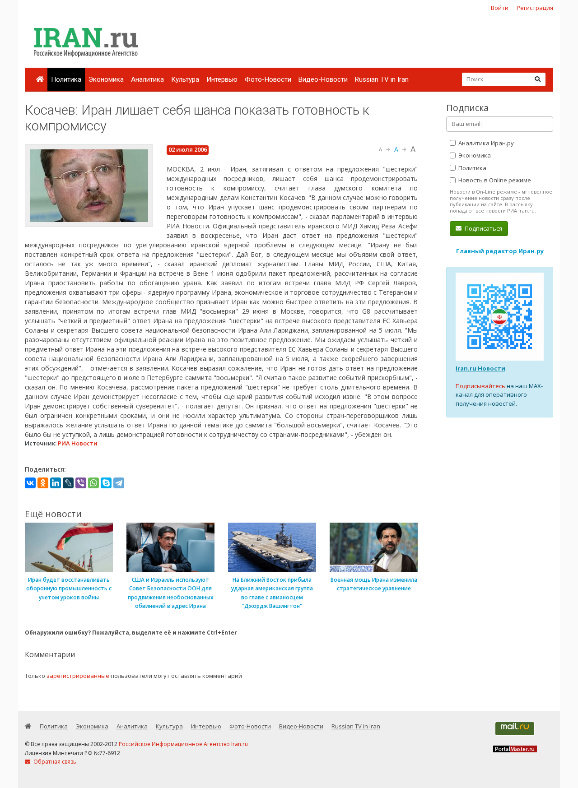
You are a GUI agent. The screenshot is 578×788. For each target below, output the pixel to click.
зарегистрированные (78, 676)
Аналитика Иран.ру (485, 143)
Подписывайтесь (480, 386)
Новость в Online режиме (494, 180)
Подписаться (482, 228)
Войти (499, 8)
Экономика (106, 79)
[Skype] (106, 482)
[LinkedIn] (55, 482)
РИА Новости (78, 443)
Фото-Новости (268, 79)
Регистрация (535, 8)
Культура (185, 79)
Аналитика (147, 79)
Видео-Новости (323, 79)
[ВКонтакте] (30, 482)
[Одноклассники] (42, 482)
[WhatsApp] (93, 482)
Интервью (222, 79)
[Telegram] (118, 482)
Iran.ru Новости (480, 368)
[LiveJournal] (68, 482)
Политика (66, 79)
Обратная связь (54, 761)
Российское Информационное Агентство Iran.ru (183, 744)
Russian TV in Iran (382, 79)
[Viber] (80, 482)
